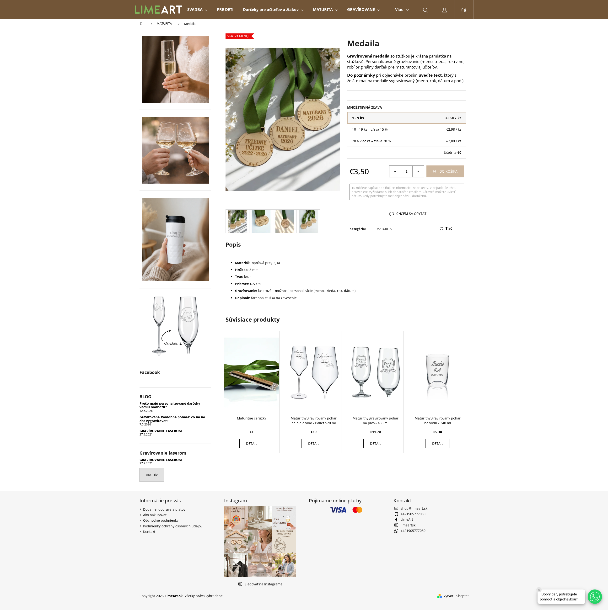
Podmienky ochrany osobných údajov (172, 526)
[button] (595, 596)
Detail (251, 443)
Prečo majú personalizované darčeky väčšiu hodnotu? (170, 405)
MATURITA (384, 229)
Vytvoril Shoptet (456, 596)
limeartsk (408, 525)
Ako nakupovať (155, 515)
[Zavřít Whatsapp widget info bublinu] (539, 589)
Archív (152, 474)
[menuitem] (197, 9)
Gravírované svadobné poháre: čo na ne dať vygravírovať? (172, 419)
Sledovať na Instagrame (263, 584)
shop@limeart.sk (414, 508)
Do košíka (448, 171)
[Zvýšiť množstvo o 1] (418, 171)
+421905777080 (413, 514)
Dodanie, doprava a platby (164, 509)
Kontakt (149, 531)
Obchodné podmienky (160, 520)
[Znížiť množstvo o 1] (395, 171)
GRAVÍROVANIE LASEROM (161, 431)
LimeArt (407, 519)
